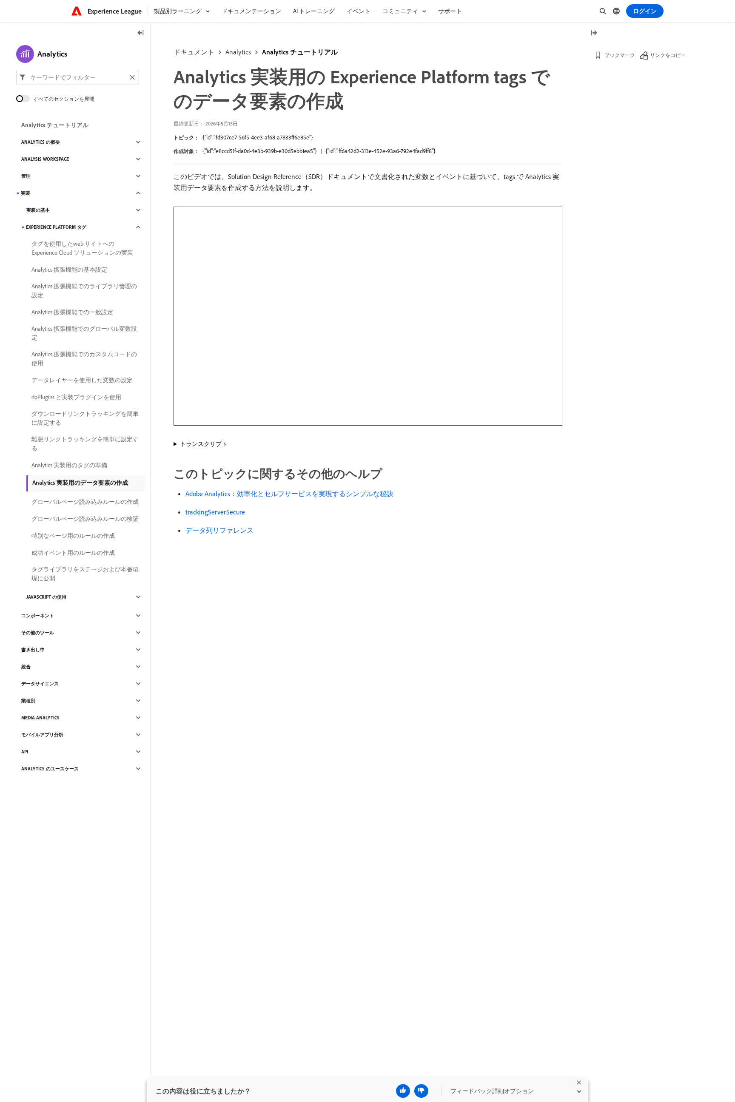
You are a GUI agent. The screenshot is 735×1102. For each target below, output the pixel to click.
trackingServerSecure (215, 512)
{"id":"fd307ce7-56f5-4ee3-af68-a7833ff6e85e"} (257, 137)
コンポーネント (37, 616)
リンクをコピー (668, 55)
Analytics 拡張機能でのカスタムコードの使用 (84, 358)
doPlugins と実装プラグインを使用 (76, 397)
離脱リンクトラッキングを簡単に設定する (85, 443)
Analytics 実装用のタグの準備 (69, 465)
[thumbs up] (403, 1091)
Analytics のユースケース (50, 769)
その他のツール (37, 633)
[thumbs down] (421, 1091)
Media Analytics (40, 718)
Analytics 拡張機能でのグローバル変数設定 (84, 333)
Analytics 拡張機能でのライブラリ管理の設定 (84, 290)
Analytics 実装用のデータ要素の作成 (80, 482)
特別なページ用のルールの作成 (73, 536)
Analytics (238, 52)
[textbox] (77, 77)
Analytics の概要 (40, 142)
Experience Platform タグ (56, 227)
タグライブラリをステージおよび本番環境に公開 (85, 573)
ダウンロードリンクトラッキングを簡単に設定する (85, 418)
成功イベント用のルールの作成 (73, 553)
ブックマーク (619, 55)
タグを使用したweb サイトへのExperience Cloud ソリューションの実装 (82, 248)
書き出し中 (33, 650)
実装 (25, 193)
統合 (26, 667)
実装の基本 (38, 210)
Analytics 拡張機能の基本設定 (69, 269)
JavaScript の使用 (46, 597)
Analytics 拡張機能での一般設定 (72, 312)
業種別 (28, 701)
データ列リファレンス (219, 530)
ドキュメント (194, 52)
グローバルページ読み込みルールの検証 (85, 519)
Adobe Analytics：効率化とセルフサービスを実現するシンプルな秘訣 (289, 493)
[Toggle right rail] (593, 33)
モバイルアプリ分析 (42, 735)
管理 (26, 176)
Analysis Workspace (45, 159)
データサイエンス (40, 684)
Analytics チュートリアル (300, 52)
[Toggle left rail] (140, 33)
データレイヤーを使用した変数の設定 (82, 380)
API (24, 752)
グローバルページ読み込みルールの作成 (85, 502)
